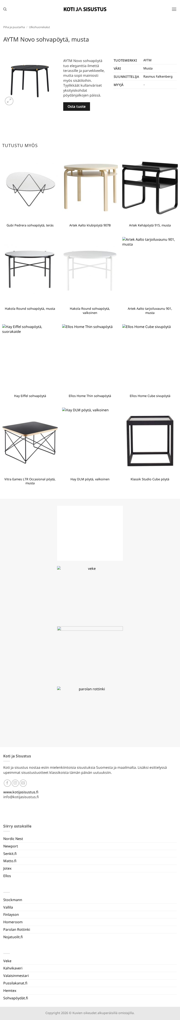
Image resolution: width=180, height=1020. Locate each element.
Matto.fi (9, 860)
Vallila (8, 907)
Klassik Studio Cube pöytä (150, 479)
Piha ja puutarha (14, 27)
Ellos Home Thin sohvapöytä (90, 396)
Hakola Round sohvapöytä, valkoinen (90, 311)
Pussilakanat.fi (15, 983)
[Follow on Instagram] (15, 783)
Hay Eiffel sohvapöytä (30, 396)
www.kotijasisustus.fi (20, 792)
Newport (10, 846)
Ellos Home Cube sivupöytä (150, 396)
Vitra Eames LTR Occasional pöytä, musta (30, 481)
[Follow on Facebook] (7, 783)
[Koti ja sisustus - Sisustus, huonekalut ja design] (85, 9)
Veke (7, 960)
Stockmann (12, 899)
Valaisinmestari (16, 975)
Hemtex (9, 990)
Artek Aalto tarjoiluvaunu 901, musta (150, 311)
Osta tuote (77, 106)
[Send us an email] (23, 783)
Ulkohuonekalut (39, 27)
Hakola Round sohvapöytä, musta (30, 309)
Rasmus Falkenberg (158, 76)
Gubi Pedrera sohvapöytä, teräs (30, 225)
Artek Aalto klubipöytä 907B (90, 225)
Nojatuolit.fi (13, 936)
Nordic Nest (13, 838)
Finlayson (11, 914)
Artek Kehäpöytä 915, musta (150, 225)
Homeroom (13, 922)
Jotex (7, 868)
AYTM (147, 60)
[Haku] (5, 9)
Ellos (7, 875)
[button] (174, 9)
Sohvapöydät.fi (15, 998)
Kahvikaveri (12, 968)
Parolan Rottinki (16, 929)
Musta (148, 68)
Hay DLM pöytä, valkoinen (90, 479)
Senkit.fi (10, 853)
